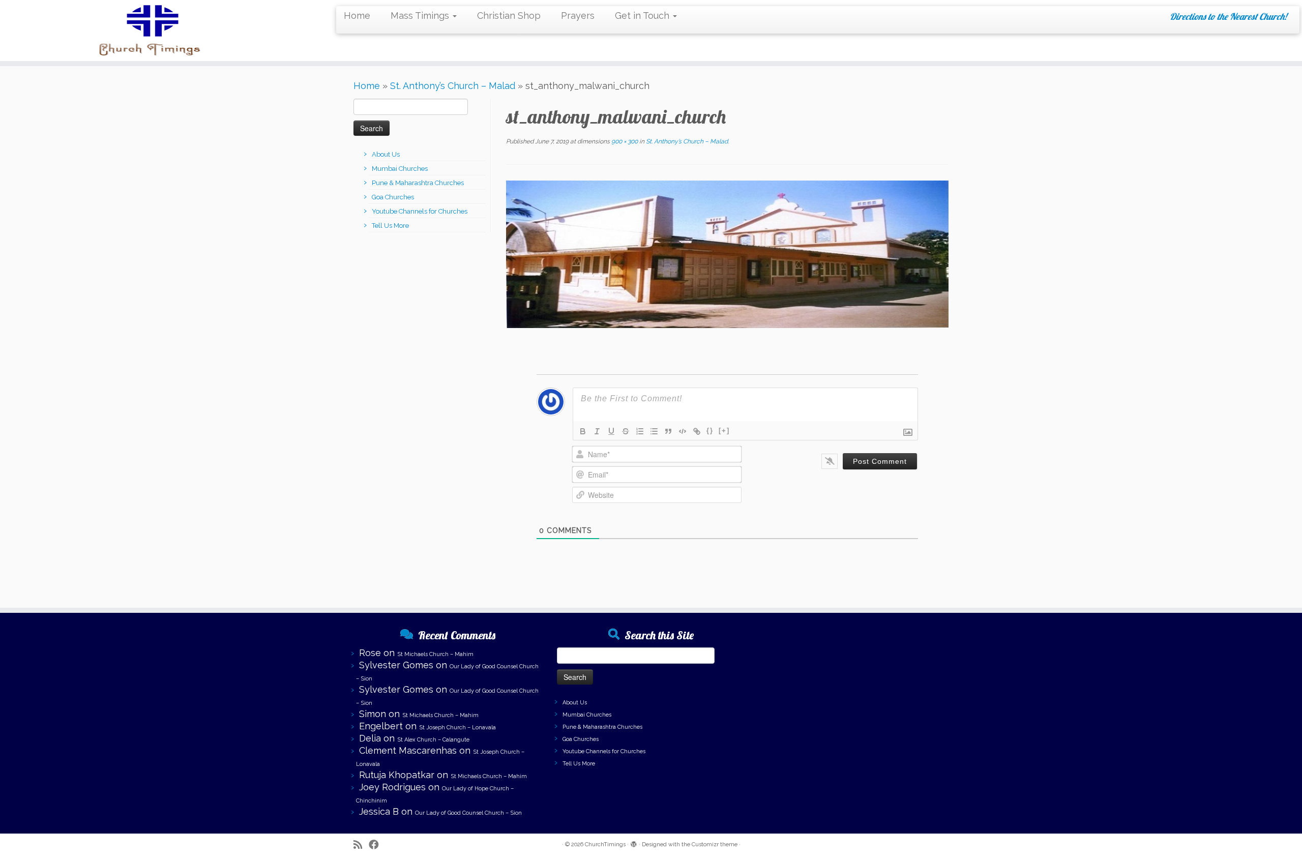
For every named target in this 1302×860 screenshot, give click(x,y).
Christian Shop (509, 15)
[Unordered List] (654, 431)
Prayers (578, 15)
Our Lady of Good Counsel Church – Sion (468, 813)
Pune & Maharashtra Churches (418, 183)
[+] (724, 430)
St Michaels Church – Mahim (435, 654)
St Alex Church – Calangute (433, 739)
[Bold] (583, 431)
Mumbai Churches (400, 168)
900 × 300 (624, 141)
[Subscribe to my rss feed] (361, 845)
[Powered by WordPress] (633, 842)
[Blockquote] (668, 431)
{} (710, 430)
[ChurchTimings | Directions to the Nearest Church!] (150, 30)
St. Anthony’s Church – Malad (452, 85)
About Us (386, 154)
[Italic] (597, 431)
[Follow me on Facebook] (377, 845)
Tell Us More (390, 225)
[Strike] (625, 431)
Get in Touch (643, 15)
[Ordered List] (640, 431)
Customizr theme (714, 844)
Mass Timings (421, 15)
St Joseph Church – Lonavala (457, 727)
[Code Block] (682, 431)
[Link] (697, 431)
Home (357, 15)
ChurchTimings (605, 844)
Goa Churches (393, 197)
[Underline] (611, 431)
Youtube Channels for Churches (419, 211)
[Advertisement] (854, 694)
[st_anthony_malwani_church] (727, 253)
